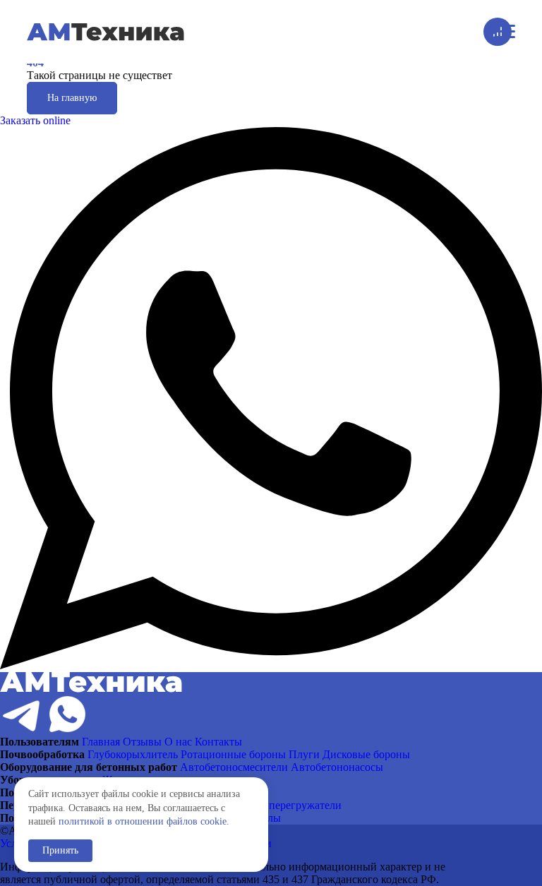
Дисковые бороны (366, 754)
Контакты (218, 742)
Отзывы (142, 742)
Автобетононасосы (337, 767)
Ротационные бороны (233, 754)
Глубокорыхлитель (133, 754)
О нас (178, 742)
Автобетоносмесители (234, 767)
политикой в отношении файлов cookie (143, 821)
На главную (72, 97)
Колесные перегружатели (280, 805)
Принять (60, 850)
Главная (101, 742)
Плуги (304, 754)
